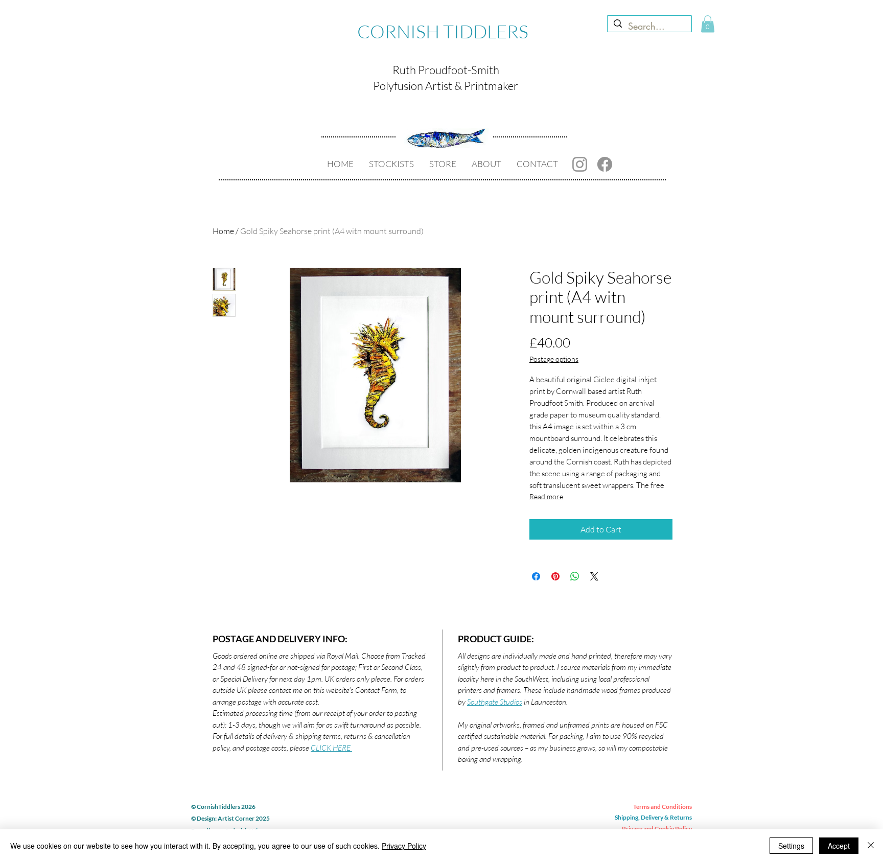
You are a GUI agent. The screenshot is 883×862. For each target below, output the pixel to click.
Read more (546, 496)
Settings (791, 846)
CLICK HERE (331, 748)
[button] (708, 23)
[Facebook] (605, 164)
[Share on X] (594, 576)
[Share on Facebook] (536, 576)
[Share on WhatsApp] (575, 576)
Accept (839, 846)
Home (223, 231)
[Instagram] (580, 164)
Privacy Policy (404, 846)
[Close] (871, 845)
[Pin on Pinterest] (555, 576)
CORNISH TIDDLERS (442, 31)
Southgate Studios (494, 702)
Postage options (553, 359)
